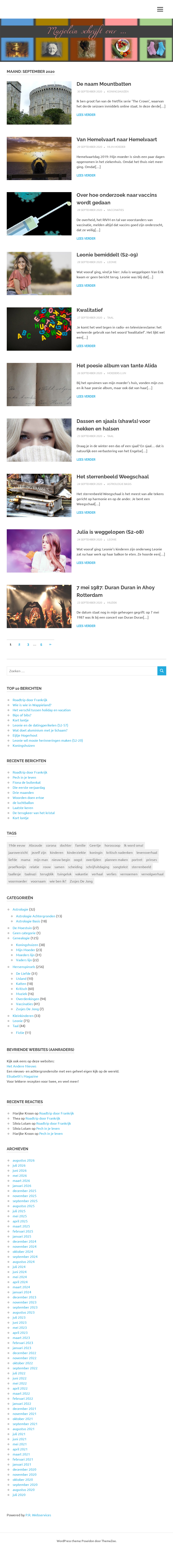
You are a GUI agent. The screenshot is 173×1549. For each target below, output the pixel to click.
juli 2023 (19, 1317)
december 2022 (24, 1353)
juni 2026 (20, 1170)
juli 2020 (19, 1494)
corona (51, 845)
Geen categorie (24, 933)
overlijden (93, 859)
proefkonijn (17, 867)
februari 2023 (23, 1342)
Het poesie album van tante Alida (117, 365)
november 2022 (24, 1358)
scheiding (75, 867)
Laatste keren (23, 807)
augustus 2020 (24, 1489)
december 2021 (24, 1408)
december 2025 (24, 1190)
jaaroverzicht (18, 852)
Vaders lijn (24, 960)
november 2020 (24, 1474)
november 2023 (24, 1302)
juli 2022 (19, 1373)
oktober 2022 (23, 1363)
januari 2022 (22, 1403)
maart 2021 (21, 1454)
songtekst (120, 867)
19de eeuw (16, 845)
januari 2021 (22, 1464)
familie (80, 845)
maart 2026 (21, 1180)
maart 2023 (21, 1337)
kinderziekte (76, 852)
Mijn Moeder (116, 146)
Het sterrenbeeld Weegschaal (113, 477)
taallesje (14, 874)
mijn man (41, 859)
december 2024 (24, 1241)
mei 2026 (20, 1175)
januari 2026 (22, 1185)
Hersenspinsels (24, 966)
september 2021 (25, 1423)
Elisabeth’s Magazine (22, 1076)
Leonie (111, 262)
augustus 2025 (24, 1206)
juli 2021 (19, 1434)
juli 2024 (19, 1266)
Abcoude (35, 845)
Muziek (112, 602)
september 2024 (25, 1256)
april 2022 (20, 1388)
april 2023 (20, 1332)
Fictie (20, 1032)
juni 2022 (20, 1378)
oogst (78, 859)
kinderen (56, 852)
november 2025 (24, 1195)
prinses (151, 859)
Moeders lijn (116, 373)
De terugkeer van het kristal (34, 812)
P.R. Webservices (38, 1515)
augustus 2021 (24, 1429)
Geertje (95, 845)
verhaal (97, 874)
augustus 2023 (24, 1312)
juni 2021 (20, 1439)
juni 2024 (20, 1271)
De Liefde (23, 973)
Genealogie (21, 938)
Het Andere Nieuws (21, 1066)
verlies (111, 874)
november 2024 (24, 1246)
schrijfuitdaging (97, 867)
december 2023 (24, 1297)
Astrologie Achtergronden (35, 916)
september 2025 (25, 1201)
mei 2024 (20, 1277)
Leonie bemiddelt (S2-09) (107, 255)
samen (59, 867)
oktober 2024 (23, 1251)
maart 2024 (21, 1287)
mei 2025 (20, 1216)
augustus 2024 (24, 1261)
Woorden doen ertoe (28, 797)
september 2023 (25, 1307)
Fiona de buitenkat (27, 782)
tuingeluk (64, 874)
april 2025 (20, 1221)
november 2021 (24, 1413)
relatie (34, 867)
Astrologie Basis (119, 484)
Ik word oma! (133, 845)
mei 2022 (20, 1383)
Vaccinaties (115, 210)
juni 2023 (20, 1322)
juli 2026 (19, 1165)
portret (137, 859)
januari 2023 (22, 1347)
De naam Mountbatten (104, 84)
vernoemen (129, 874)
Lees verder (86, 115)
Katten (21, 983)
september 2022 (25, 1368)
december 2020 (24, 1469)
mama (25, 859)
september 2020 (25, 1484)
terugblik (47, 874)
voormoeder (17, 881)
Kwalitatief (90, 310)
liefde (12, 859)
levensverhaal (147, 852)
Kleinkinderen (23, 1015)
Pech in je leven (24, 777)
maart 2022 (21, 1393)
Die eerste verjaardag (29, 787)
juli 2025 (19, 1211)
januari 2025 (22, 1236)
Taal (110, 317)
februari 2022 (23, 1398)
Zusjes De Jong (81, 881)
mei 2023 (20, 1327)
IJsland (21, 978)
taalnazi (30, 874)
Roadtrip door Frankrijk (30, 772)
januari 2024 (22, 1292)
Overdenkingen (27, 998)
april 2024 (20, 1282)
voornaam (38, 881)
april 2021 (20, 1449)
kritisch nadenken (119, 852)
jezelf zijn (39, 852)
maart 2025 (21, 1226)
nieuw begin (61, 859)
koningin (96, 852)
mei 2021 (20, 1444)
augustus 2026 (24, 1160)
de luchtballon (23, 802)
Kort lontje (21, 818)
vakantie (81, 874)
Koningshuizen (117, 91)
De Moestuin (22, 928)
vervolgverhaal (152, 874)
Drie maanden (23, 792)
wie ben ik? (58, 881)
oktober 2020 (23, 1479)
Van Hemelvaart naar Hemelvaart (117, 139)
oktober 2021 (23, 1418)
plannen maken (116, 859)
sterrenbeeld (141, 867)
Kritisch (21, 988)
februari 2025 (23, 1231)
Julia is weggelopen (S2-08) (110, 532)
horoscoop (112, 845)
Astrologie (20, 909)
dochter (66, 845)
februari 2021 (23, 1459)
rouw (47, 867)
